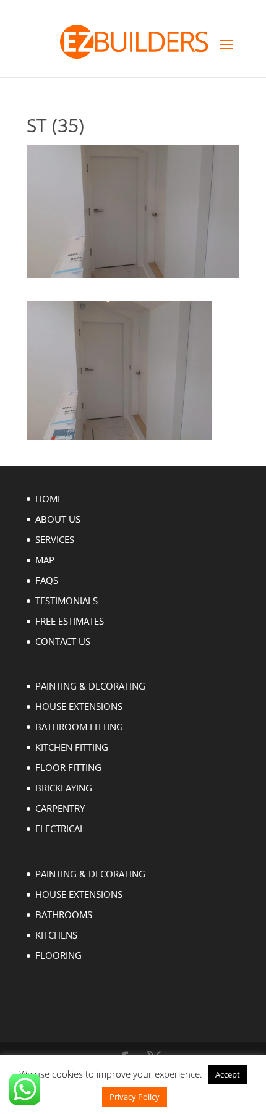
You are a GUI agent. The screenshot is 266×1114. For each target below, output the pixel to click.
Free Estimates (69, 621)
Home (48, 498)
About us (57, 519)
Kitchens (56, 935)
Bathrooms (63, 914)
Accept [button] (227, 1074)
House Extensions (78, 706)
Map (44, 560)
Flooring (58, 955)
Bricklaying (63, 788)
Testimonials (66, 600)
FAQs (46, 580)
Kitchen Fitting (71, 747)
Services (54, 539)
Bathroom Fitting (79, 726)
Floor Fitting (68, 767)
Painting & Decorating (90, 686)
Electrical (60, 828)
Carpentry (60, 808)
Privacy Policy (134, 1096)
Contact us (62, 641)
